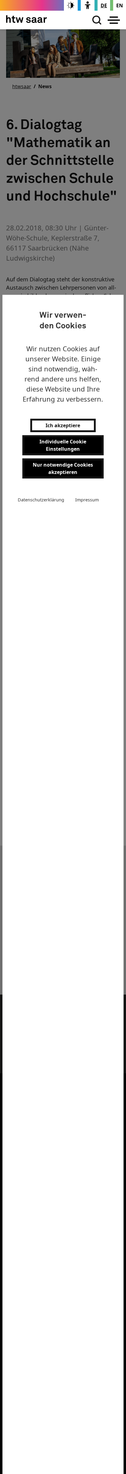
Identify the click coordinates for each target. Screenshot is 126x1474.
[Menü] (114, 20)
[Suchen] (95, 20)
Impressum (87, 500)
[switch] (71, 5)
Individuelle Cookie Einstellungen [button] (62, 445)
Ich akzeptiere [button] (63, 425)
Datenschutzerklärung (41, 500)
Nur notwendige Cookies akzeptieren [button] (63, 468)
